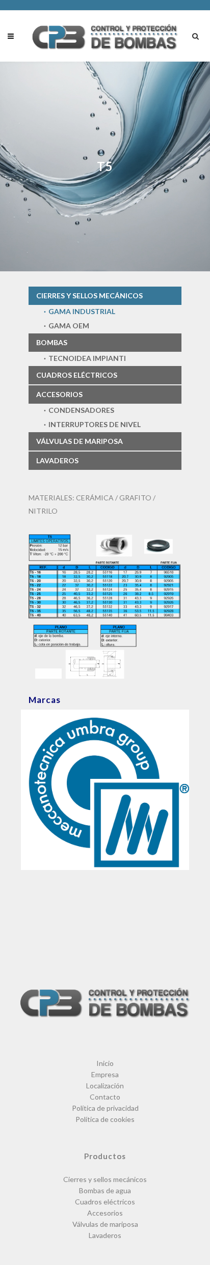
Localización (105, 1085)
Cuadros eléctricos (76, 375)
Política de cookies (105, 1119)
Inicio (105, 1063)
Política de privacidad (105, 1108)
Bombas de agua (105, 1190)
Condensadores (81, 410)
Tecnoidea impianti (87, 358)
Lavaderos (57, 460)
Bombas (51, 342)
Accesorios (59, 394)
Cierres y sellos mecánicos (89, 295)
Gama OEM (68, 325)
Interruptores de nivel (94, 424)
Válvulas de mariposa (79, 441)
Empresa (105, 1074)
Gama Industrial (81, 311)
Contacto (105, 1096)
